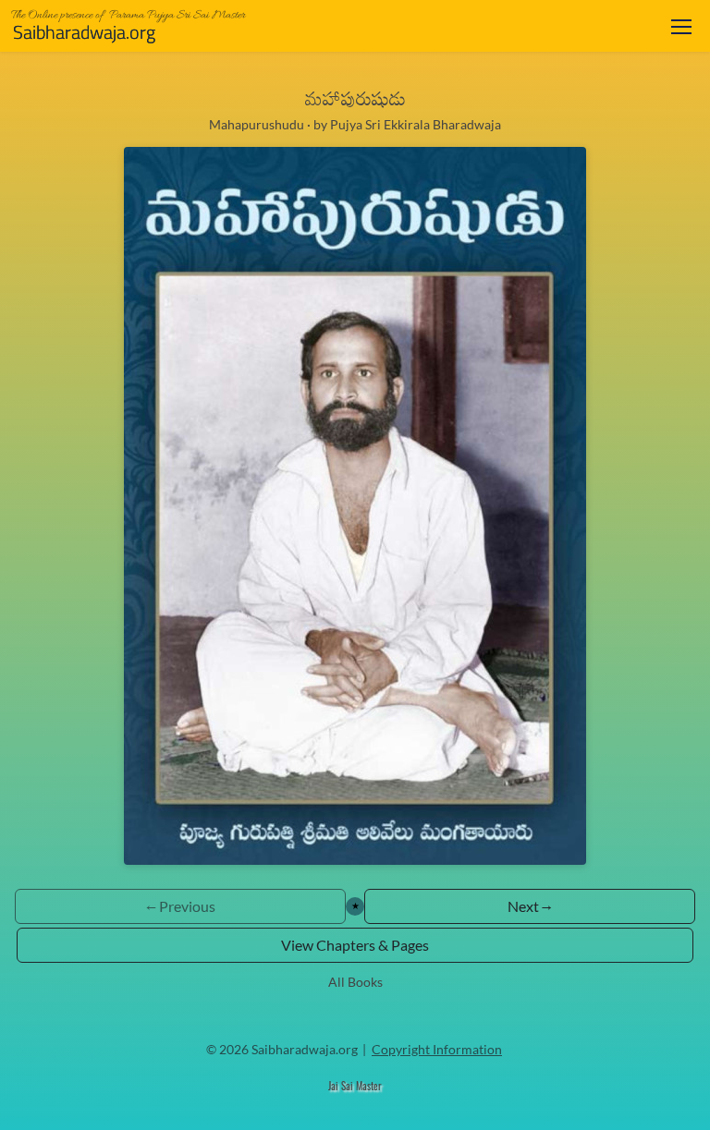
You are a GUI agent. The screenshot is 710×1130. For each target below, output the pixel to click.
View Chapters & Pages (355, 945)
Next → (530, 906)
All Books (355, 982)
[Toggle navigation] (681, 26)
